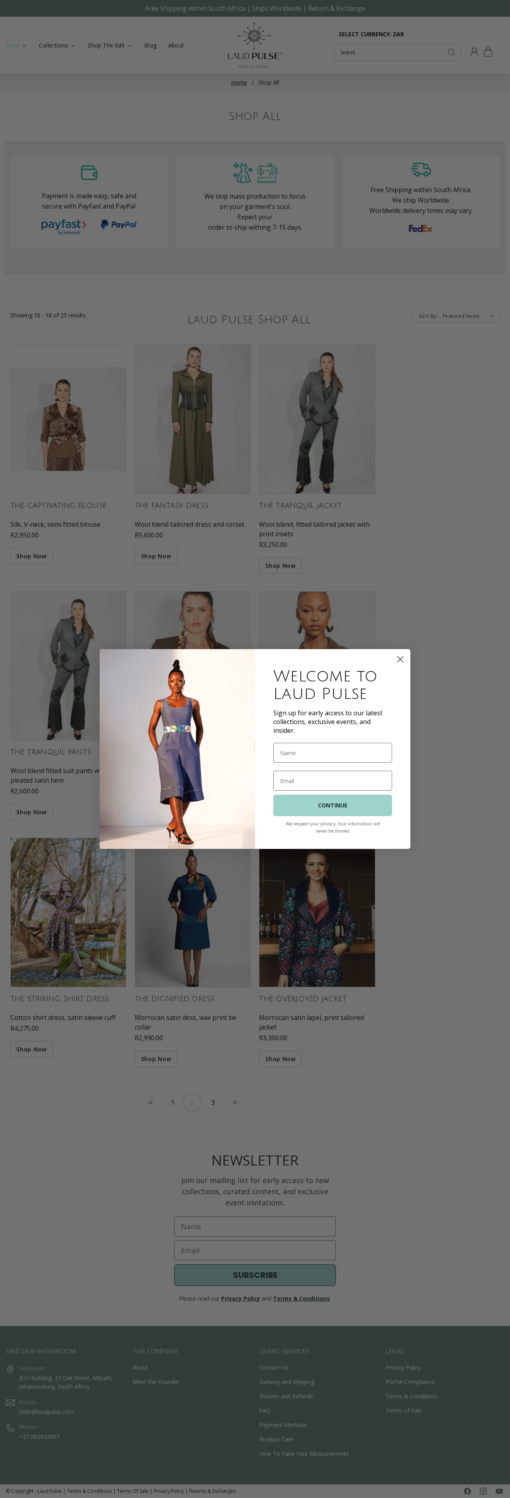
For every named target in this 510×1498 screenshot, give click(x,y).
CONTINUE (332, 805)
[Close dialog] (400, 659)
